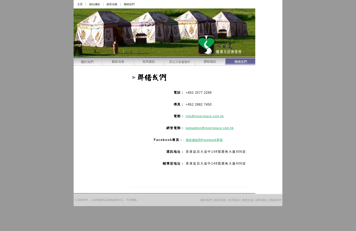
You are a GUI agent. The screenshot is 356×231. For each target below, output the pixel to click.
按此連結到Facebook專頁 (204, 140)
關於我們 (206, 200)
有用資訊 (233, 200)
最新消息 (220, 200)
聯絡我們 (275, 200)
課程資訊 (261, 200)
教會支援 (248, 200)
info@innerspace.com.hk (205, 116)
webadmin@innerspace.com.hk (210, 128)
